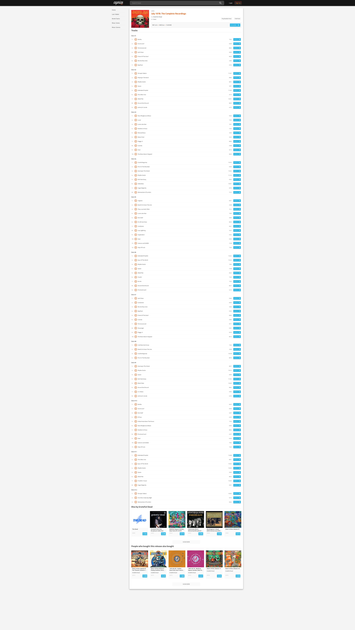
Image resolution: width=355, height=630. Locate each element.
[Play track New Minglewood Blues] (136, 115)
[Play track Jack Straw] (136, 52)
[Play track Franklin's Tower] (136, 481)
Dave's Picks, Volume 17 (214, 568)
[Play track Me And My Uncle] (136, 60)
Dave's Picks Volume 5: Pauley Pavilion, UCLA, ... (158, 569)
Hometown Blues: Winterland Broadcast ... (195, 530)
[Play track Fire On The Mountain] (136, 166)
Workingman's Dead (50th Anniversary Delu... (214, 530)
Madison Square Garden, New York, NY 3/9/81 (176, 530)
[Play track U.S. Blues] (136, 391)
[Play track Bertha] (136, 39)
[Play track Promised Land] (136, 290)
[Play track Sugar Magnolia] (136, 188)
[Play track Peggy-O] (136, 141)
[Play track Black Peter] (136, 383)
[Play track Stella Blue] (136, 184)
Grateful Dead (157, 16)
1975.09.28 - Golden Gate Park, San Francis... (176, 569)
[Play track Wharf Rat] (136, 99)
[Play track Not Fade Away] (136, 179)
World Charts (116, 18)
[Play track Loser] (136, 120)
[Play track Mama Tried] (136, 137)
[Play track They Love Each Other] (136, 209)
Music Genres (116, 27)
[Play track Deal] (136, 150)
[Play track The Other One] (136, 94)
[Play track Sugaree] (136, 200)
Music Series (116, 23)
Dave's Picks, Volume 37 (232, 529)
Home (114, 10)
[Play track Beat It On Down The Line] (136, 205)
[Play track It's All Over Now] (136, 222)
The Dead (135, 529)
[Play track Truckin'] (136, 277)
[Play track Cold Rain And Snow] (136, 345)
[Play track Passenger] (136, 328)
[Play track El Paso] (136, 417)
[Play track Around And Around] (136, 103)
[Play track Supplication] (136, 234)
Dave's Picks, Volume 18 (232, 568)
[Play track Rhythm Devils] (136, 82)
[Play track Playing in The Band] (136, 77)
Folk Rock (237, 18)
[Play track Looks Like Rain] (136, 124)
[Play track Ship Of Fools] (136, 247)
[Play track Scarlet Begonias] (136, 162)
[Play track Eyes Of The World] (136, 260)
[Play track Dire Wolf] (136, 217)
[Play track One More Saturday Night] (136, 497)
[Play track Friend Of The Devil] (136, 56)
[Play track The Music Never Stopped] (136, 154)
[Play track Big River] (136, 65)
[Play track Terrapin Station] (136, 73)
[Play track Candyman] (136, 226)
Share (154, 19)
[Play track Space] (136, 86)
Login (230, 3)
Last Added (115, 14)
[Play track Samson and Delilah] (136, 243)
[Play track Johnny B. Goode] (136, 107)
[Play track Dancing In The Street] (136, 171)
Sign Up (238, 3)
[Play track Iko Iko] (136, 281)
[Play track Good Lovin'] (136, 43)
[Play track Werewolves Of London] (136, 192)
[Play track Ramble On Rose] (136, 128)
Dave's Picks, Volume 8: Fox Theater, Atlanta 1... (139, 569)
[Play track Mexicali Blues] (136, 133)
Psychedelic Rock (226, 18)
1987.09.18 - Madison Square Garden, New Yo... (195, 569)
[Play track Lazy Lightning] (136, 230)
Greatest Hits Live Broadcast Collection (157, 530)
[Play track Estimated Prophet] (136, 90)
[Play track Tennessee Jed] (136, 48)
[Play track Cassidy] (136, 145)
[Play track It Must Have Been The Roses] (136, 421)
